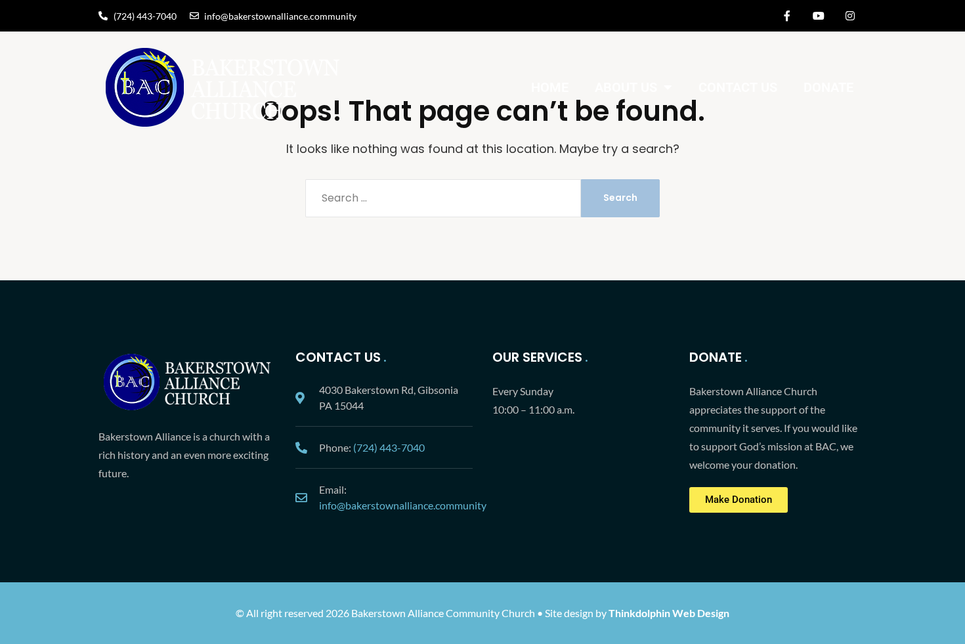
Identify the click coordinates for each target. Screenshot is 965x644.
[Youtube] (818, 16)
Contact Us (737, 87)
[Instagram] (850, 16)
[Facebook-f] (787, 16)
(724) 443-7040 (389, 447)
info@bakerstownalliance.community (402, 505)
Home (549, 87)
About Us (626, 87)
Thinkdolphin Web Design (669, 613)
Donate (828, 87)
